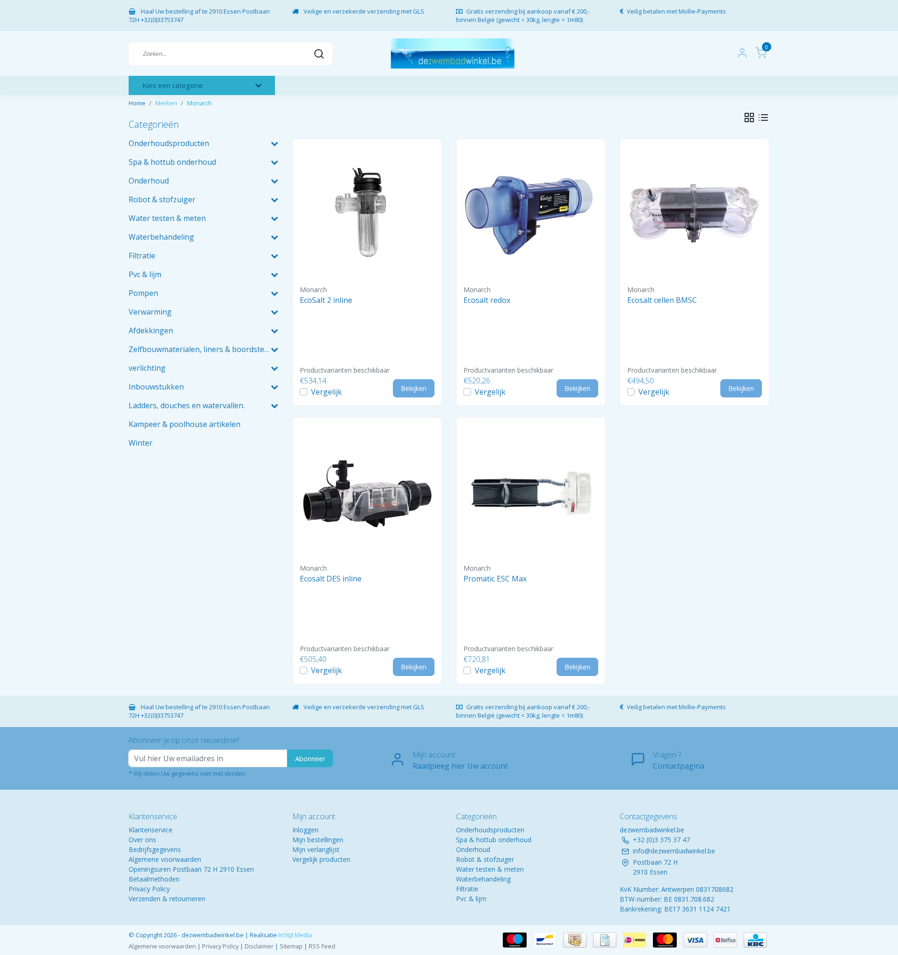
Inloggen (305, 829)
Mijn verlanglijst (316, 849)
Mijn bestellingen (317, 839)
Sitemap (291, 946)
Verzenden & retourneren (167, 898)
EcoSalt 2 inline (326, 300)
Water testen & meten (490, 869)
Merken (166, 103)
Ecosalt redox (486, 300)
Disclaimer (259, 946)
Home (137, 103)
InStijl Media (294, 935)
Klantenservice (151, 829)
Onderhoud (473, 849)
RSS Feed (322, 946)
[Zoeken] (319, 53)
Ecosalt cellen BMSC (662, 300)
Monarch (199, 103)
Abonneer (310, 758)
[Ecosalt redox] (530, 213)
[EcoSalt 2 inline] (367, 213)
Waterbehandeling (483, 878)
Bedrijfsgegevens (155, 849)
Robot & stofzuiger (485, 859)
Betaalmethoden (154, 878)
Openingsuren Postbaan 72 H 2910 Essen (191, 869)
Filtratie (467, 888)
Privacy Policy (149, 888)
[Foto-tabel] (749, 117)
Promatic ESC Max (495, 578)
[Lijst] (763, 117)
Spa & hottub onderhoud (493, 839)
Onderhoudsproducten (490, 829)
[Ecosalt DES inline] (367, 492)
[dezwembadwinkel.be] (452, 53)
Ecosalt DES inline (331, 578)
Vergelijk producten (321, 859)
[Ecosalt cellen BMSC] (694, 213)
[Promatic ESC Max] (530, 492)
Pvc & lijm (471, 898)
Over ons (142, 839)
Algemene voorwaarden (165, 859)
